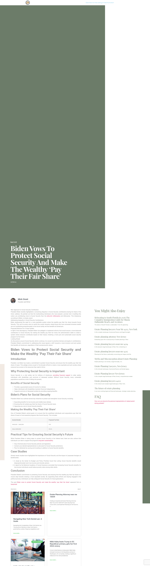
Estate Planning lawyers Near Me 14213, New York (116, 329)
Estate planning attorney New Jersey (110, 336)
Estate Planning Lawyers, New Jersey (111, 366)
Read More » (16, 533)
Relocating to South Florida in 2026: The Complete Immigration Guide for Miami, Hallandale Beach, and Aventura (112, 319)
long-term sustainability (46, 440)
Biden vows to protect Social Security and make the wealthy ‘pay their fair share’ (43, 482)
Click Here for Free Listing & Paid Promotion (100, 3)
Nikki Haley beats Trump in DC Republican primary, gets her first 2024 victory (63, 544)
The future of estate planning (107, 388)
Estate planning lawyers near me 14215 (111, 351)
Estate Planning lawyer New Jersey (110, 373)
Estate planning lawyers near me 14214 (111, 344)
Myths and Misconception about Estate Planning (116, 358)
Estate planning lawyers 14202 (108, 381)
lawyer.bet (14, 484)
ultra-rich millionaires (53, 316)
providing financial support (61, 375)
